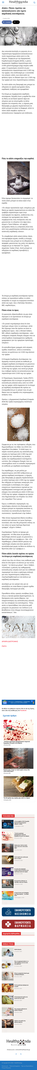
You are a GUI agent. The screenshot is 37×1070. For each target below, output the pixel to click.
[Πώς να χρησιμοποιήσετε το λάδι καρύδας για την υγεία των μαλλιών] (7, 964)
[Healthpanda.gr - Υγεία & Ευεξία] (18, 2)
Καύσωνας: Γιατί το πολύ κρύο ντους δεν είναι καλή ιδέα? (17, 770)
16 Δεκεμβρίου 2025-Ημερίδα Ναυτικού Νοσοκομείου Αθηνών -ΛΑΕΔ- (21, 823)
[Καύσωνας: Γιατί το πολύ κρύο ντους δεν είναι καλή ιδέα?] (18, 758)
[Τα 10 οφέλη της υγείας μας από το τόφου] (18, 786)
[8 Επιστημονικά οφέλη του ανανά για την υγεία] (7, 999)
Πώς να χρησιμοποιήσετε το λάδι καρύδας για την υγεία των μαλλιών (21, 963)
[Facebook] (16, 1054)
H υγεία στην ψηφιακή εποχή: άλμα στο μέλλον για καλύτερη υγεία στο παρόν (21, 870)
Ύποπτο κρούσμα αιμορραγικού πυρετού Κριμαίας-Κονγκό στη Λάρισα (17, 742)
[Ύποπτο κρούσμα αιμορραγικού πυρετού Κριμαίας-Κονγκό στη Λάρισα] (18, 730)
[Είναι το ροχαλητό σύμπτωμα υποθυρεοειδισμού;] (7, 976)
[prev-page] (3, 903)
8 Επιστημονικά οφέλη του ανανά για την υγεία (21, 997)
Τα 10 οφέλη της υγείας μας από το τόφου (17, 798)
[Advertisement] (18, 135)
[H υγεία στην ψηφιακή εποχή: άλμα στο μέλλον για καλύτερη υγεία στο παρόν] (7, 871)
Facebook (23, 710)
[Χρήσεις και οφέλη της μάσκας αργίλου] (7, 1023)
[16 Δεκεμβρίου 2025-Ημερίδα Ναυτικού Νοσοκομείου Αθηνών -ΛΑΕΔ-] (7, 824)
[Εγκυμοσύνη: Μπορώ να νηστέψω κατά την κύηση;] (7, 883)
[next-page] (6, 903)
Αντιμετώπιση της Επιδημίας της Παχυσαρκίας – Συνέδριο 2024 (21, 894)
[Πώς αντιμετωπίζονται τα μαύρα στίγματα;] (7, 1011)
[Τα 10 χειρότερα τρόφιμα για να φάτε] (7, 988)
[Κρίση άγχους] (7, 952)
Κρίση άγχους (17, 949)
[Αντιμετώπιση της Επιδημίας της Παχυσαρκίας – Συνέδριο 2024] (7, 895)
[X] (21, 1054)
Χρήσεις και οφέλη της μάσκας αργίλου (20, 1021)
